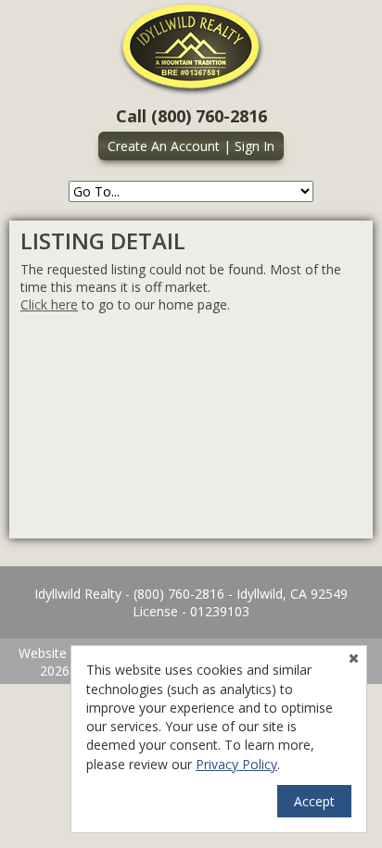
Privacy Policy (236, 764)
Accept (314, 801)
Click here (49, 304)
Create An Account (164, 146)
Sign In (254, 146)
